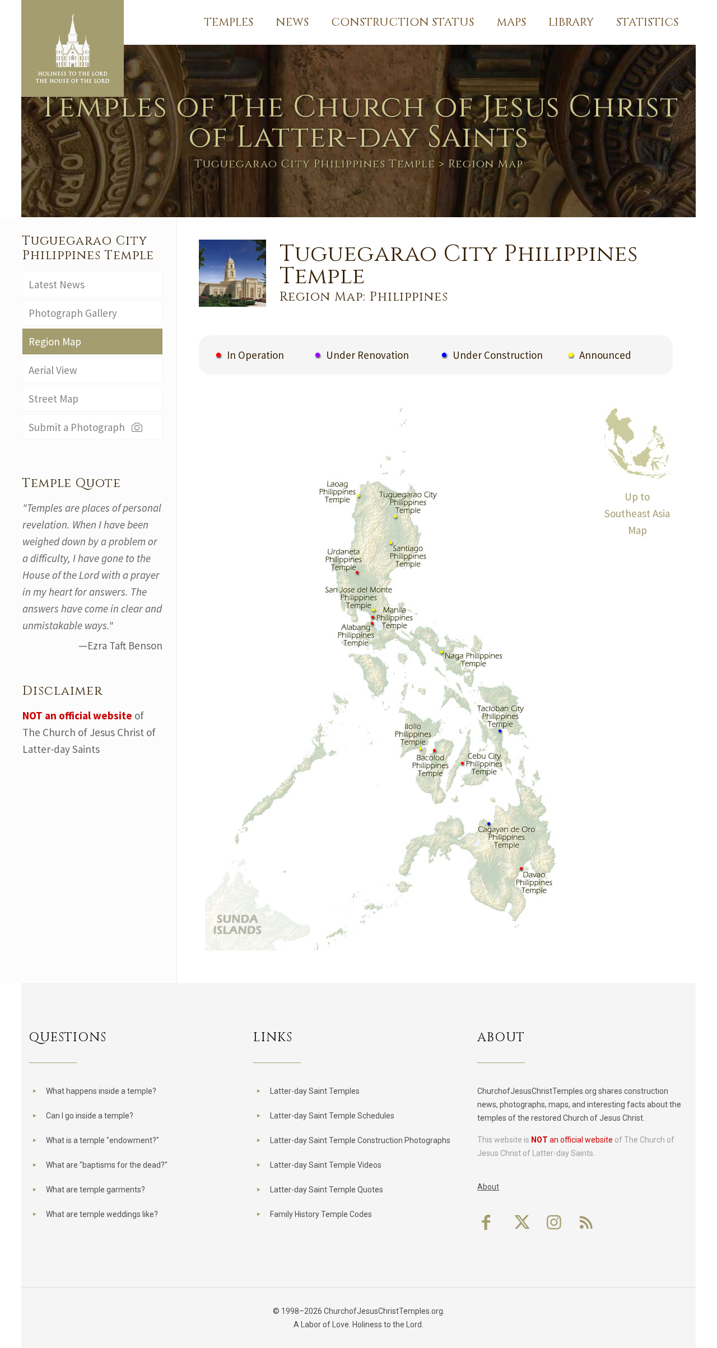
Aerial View (53, 370)
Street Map (53, 398)
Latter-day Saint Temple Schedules (332, 1115)
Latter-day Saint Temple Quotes (326, 1189)
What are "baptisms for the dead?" (106, 1164)
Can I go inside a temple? (89, 1115)
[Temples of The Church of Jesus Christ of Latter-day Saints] (72, 48)
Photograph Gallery (73, 313)
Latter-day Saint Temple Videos (325, 1164)
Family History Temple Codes (321, 1214)
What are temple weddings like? (102, 1214)
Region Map (55, 341)
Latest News (57, 284)
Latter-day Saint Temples (315, 1091)
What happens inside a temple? (101, 1091)
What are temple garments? (95, 1189)
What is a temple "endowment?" (102, 1140)
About (488, 1186)
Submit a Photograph (79, 427)
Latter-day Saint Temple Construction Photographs (360, 1140)
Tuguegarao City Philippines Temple (314, 163)
